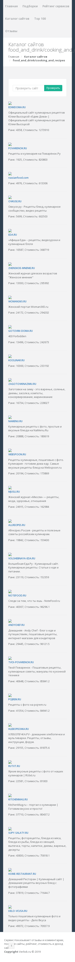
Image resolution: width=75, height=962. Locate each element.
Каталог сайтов (17, 19)
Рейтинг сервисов (55, 6)
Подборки (30, 6)
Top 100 (40, 19)
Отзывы (11, 31)
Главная (11, 6)
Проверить (53, 88)
